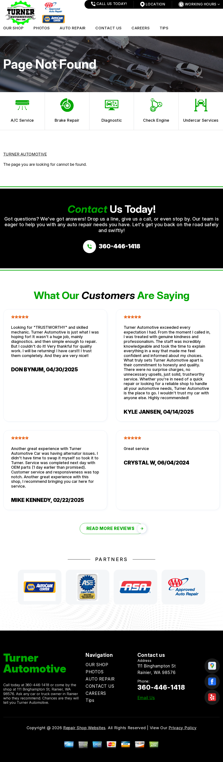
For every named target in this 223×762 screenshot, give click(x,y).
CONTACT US (108, 28)
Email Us (146, 698)
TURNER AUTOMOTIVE (25, 154)
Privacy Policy (182, 727)
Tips (164, 28)
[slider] (20, 317)
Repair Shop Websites (84, 727)
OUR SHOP (13, 28)
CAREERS (141, 28)
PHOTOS (42, 28)
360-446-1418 (37, 685)
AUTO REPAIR (73, 28)
